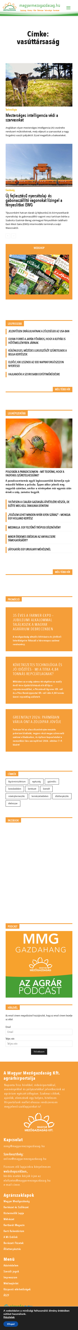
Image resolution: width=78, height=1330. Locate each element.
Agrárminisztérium (17, 781)
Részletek (9, 1317)
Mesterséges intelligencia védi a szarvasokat (32, 117)
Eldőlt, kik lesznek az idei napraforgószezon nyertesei (36, 364)
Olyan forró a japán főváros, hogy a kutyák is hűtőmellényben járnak (36, 341)
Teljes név (10, 1038)
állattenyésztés (62, 796)
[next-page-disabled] (13, 235)
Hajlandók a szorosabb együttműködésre (34, 374)
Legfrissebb (15, 323)
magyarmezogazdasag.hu (39, 5)
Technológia (11, 109)
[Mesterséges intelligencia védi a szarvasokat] (39, 85)
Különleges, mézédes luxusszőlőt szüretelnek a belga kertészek (37, 352)
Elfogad (11, 1324)
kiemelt (46, 789)
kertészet (32, 789)
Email (8, 1027)
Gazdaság (10, 190)
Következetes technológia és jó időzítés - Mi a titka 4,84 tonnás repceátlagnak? (37, 669)
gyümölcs (52, 781)
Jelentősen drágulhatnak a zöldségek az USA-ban (38, 331)
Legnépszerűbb (17, 413)
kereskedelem (14, 789)
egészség (36, 781)
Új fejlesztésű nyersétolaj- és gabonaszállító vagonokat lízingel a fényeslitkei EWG (34, 200)
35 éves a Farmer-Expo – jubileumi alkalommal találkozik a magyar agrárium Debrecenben (33, 622)
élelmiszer (13, 803)
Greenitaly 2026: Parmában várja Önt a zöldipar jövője (37, 720)
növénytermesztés (16, 796)
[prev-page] (8, 235)
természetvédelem (40, 796)
